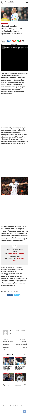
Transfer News (6, 357)
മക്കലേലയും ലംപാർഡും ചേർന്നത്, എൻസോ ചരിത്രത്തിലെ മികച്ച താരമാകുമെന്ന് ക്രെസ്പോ (21, 344)
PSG (11, 291)
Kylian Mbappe (6, 291)
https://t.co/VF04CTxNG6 (16, 253)
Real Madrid (16, 291)
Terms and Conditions (15, 405)
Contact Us (23, 405)
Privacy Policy (6, 405)
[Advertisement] (14, 110)
